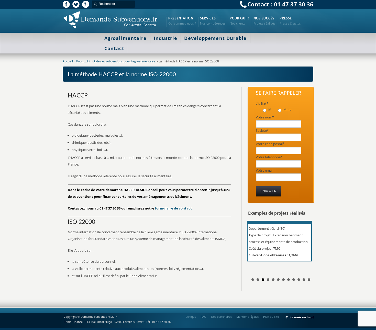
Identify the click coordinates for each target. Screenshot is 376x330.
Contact (114, 48)
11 (304, 279)
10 (298, 279)
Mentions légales (247, 316)
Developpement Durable (215, 38)
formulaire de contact (173, 208)
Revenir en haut (302, 317)
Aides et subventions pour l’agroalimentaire (124, 61)
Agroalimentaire (125, 38)
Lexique (191, 316)
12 (309, 279)
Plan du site (271, 316)
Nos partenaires (221, 316)
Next (307, 246)
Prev (255, 246)
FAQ (203, 316)
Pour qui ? (83, 61)
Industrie (166, 38)
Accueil (68, 61)
